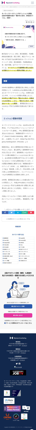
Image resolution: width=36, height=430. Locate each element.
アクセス (24, 345)
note (25, 212)
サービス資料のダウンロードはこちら (19, 323)
